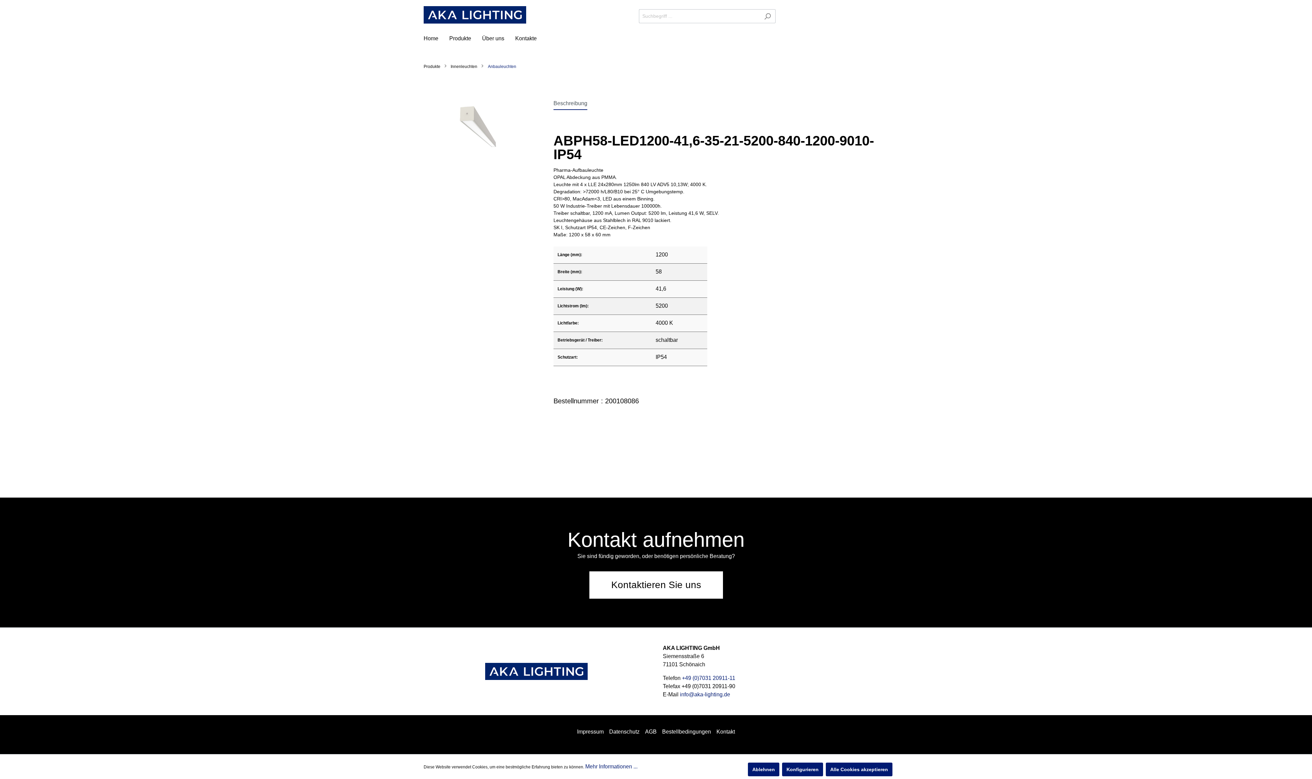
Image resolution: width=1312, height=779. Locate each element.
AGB (651, 732)
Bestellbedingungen (686, 732)
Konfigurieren (803, 769)
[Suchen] (768, 16)
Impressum (590, 732)
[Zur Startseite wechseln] (475, 15)
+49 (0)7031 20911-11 (708, 678)
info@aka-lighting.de (705, 694)
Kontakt (725, 732)
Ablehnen (763, 769)
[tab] (570, 103)
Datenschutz (624, 732)
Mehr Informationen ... (611, 766)
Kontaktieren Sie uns (656, 585)
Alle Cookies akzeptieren (859, 769)
